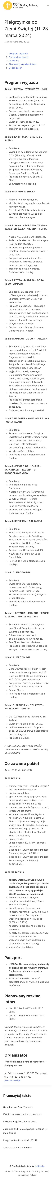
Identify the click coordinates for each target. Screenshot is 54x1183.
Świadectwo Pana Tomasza (18, 1107)
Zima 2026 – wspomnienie (17, 1147)
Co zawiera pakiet (19, 57)
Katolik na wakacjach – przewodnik (22, 1114)
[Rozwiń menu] (48, 5)
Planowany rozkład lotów (22, 64)
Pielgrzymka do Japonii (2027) (20, 1140)
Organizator (15, 67)
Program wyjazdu (18, 53)
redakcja (40, 1166)
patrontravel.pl (12, 1080)
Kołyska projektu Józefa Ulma (19, 1121)
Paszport (14, 60)
